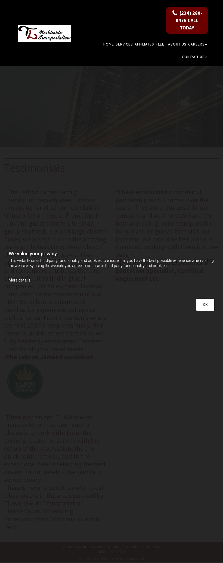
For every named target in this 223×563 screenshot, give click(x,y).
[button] (187, 20)
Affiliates (144, 44)
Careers (196, 44)
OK (205, 304)
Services (124, 44)
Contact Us (193, 56)
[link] (197, 44)
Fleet (161, 44)
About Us (177, 44)
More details (19, 280)
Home (108, 44)
